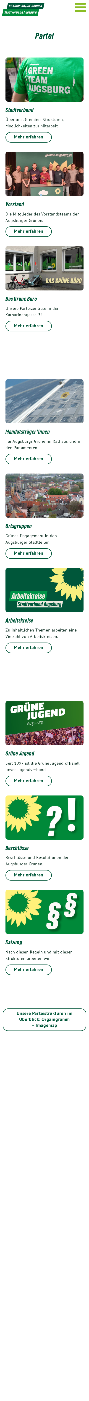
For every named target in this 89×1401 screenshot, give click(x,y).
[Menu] (80, 7)
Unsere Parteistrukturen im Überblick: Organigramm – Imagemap (45, 1019)
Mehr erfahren (28, 137)
